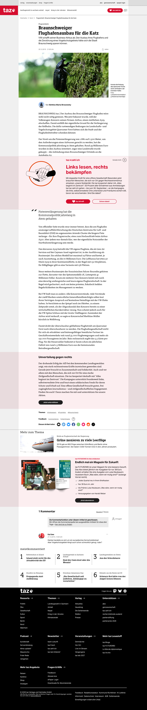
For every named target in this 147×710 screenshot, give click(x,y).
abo (104, 604)
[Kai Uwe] (41, 536)
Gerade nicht (117, 160)
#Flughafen (62, 412)
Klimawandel (53, 617)
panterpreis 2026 (109, 621)
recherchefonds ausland (112, 614)
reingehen (24, 659)
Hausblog (79, 607)
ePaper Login (53, 680)
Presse (78, 617)
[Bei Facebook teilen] (73, 424)
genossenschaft (109, 607)
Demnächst (79, 642)
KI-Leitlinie (121, 693)
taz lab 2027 (80, 655)
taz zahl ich (107, 611)
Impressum (99, 696)
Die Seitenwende (82, 611)
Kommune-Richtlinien (108, 693)
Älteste (106, 512)
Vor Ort (78, 645)
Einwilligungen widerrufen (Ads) (87, 700)
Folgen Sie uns (107, 591)
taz (26, 591)
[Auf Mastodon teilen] (63, 424)
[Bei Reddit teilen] (88, 424)
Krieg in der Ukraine (55, 614)
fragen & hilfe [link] (48, 3)
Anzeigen (24, 684)
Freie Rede (24, 655)
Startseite (23, 18)
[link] (32, 10)
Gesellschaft (25, 611)
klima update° (25, 648)
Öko (21, 607)
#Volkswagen (51, 412)
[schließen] (124, 160)
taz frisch (51, 645)
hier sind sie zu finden (63, 524)
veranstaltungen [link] (31, 3)
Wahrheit (23, 628)
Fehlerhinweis (65, 419)
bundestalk (24, 642)
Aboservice (52, 676)
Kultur (22, 614)
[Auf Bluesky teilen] (68, 424)
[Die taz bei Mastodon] (115, 592)
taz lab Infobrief (54, 652)
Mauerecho (24, 652)
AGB (107, 696)
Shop (22, 680)
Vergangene (80, 652)
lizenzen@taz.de (36, 696)
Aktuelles (79, 604)
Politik (22, 604)
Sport (22, 617)
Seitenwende (114, 696)
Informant (79, 696)
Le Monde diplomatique (112, 649)
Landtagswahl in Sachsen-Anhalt (58, 605)
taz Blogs (106, 642)
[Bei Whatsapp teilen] (78, 424)
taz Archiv (107, 653)
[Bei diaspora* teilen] (83, 424)
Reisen (23, 673)
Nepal (50, 611)
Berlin (22, 621)
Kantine (23, 677)
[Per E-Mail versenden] (58, 424)
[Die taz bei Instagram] (125, 592)
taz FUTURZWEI (109, 646)
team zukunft (53, 642)
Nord (31, 18)
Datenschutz (89, 696)
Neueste (99, 512)
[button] (125, 10)
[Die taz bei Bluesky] (120, 592)
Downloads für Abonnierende (59, 683)
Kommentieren (53, 419)
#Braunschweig (73, 412)
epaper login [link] (121, 3)
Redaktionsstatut (91, 693)
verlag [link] (22, 3)
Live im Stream (81, 648)
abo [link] (101, 3)
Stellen (78, 614)
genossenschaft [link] (109, 3)
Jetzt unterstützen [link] (50, 402)
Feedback (52, 673)
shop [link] (40, 3)
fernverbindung (26, 645)
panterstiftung (108, 617)
